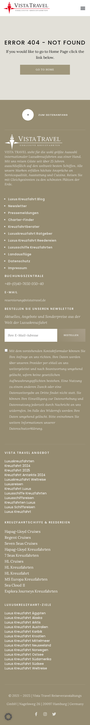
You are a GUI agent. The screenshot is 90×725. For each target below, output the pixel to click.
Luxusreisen (14, 484)
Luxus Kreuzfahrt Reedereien (32, 240)
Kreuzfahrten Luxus (20, 502)
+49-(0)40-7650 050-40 (24, 283)
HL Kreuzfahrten (19, 567)
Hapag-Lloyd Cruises (22, 531)
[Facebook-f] (36, 714)
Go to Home (45, 69)
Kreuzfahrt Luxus (18, 488)
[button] (83, 8)
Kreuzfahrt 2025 (17, 470)
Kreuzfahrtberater (23, 226)
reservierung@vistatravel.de (25, 300)
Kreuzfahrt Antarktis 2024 (25, 475)
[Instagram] (45, 714)
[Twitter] (54, 714)
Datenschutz (19, 261)
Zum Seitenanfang (53, 115)
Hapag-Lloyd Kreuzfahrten (28, 549)
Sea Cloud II (15, 585)
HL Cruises (14, 561)
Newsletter (17, 206)
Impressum (17, 268)
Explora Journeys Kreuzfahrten (31, 591)
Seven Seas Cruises (21, 543)
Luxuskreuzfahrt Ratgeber (30, 233)
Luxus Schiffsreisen (20, 507)
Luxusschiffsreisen (19, 498)
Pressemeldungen (23, 213)
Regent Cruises (18, 537)
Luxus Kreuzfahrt (18, 511)
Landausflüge (19, 254)
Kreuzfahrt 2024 (17, 465)
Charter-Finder (21, 219)
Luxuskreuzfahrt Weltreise (25, 479)
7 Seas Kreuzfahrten (22, 555)
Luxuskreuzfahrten (19, 461)
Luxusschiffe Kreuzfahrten (30, 247)
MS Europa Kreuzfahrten (26, 579)
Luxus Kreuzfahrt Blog (26, 199)
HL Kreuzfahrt (17, 573)
